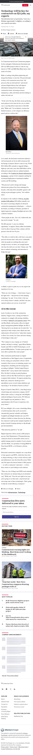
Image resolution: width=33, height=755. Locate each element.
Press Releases (5, 714)
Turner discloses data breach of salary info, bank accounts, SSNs (17, 625)
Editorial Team (5, 701)
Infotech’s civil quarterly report (18, 320)
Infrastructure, (13, 492)
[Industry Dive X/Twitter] (10, 689)
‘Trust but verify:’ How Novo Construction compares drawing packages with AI (15, 584)
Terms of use (13, 747)
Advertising (17, 699)
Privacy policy (5, 747)
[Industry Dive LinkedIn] (2, 689)
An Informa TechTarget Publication (16, 1)
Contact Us (4, 704)
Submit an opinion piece (21, 704)
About (3, 699)
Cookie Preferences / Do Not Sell (10, 749)
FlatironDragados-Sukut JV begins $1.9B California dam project (15, 609)
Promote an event (19, 707)
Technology (21, 492)
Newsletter (4, 707)
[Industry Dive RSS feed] (14, 689)
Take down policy (23, 747)
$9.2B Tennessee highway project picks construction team (17, 601)
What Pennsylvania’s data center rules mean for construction (17, 618)
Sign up (25, 5)
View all (4, 675)
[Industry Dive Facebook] (6, 689)
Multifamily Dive (18, 716)
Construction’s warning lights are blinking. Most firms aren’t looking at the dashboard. (16, 551)
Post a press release (12, 675)
